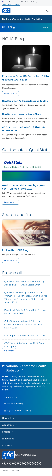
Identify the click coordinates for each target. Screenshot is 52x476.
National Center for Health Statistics (22, 19)
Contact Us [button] (8, 418)
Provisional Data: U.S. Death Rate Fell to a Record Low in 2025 (25, 77)
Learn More (9, 93)
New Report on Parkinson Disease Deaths (25, 100)
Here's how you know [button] (11, 4)
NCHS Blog (8, 27)
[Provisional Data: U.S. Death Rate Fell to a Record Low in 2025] (26, 58)
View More (9, 350)
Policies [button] (6, 431)
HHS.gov (5, 470)
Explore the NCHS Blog (15, 250)
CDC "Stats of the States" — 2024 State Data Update (23, 129)
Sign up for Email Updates (18, 410)
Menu (45, 27)
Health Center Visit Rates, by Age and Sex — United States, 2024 (24, 187)
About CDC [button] (8, 424)
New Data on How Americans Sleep (21, 114)
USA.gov (15, 470)
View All (8, 397)
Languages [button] (8, 438)
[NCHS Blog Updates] (26, 232)
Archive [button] (6, 445)
